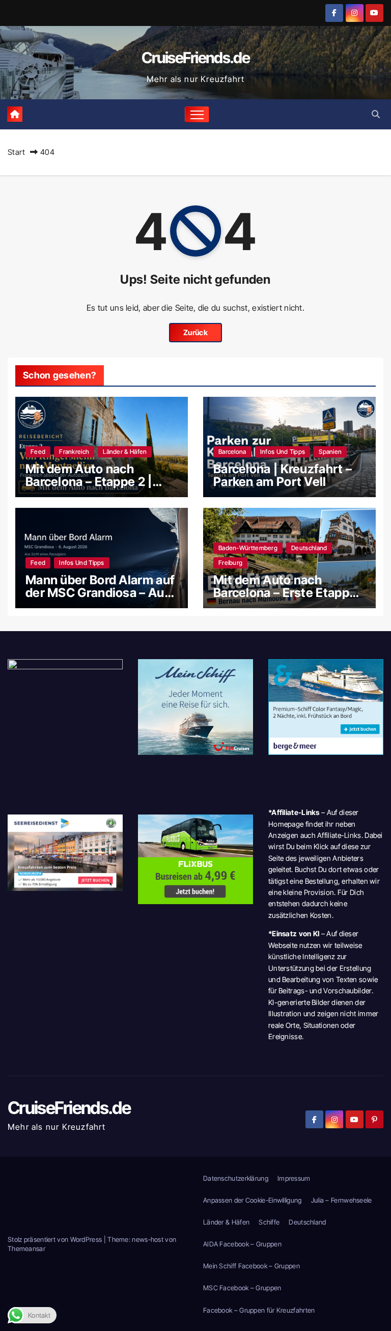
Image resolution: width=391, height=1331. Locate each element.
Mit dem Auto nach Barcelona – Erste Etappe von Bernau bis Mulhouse (285, 593)
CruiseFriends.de (195, 57)
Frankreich (74, 451)
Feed (38, 451)
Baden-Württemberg (247, 548)
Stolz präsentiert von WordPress (56, 1239)
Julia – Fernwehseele (341, 1200)
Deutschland (309, 548)
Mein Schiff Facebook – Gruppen (251, 1266)
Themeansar (26, 1248)
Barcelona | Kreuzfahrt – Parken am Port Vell (282, 475)
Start (16, 152)
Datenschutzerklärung (235, 1178)
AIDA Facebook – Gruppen (242, 1244)
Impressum (294, 1178)
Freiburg (230, 562)
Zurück (195, 332)
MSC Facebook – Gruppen (242, 1288)
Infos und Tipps (282, 451)
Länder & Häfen (125, 451)
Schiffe (269, 1222)
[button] (376, 114)
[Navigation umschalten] (197, 114)
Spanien (330, 451)
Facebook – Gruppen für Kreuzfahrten (259, 1310)
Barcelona (232, 451)
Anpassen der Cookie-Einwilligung (252, 1200)
